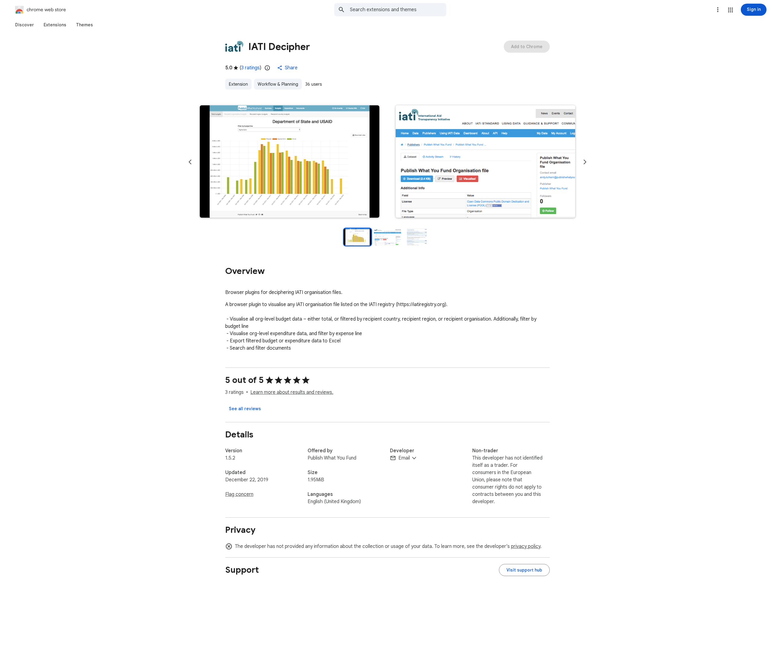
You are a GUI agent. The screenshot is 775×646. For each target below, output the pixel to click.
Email (404, 458)
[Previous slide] (190, 162)
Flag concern (239, 494)
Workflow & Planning (278, 84)
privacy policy (525, 546)
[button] (730, 10)
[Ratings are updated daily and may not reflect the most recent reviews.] (267, 68)
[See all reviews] (245, 408)
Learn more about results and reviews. (291, 392)
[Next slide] (585, 162)
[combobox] (398, 9)
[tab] (24, 24)
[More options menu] (718, 10)
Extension (238, 84)
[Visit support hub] (524, 570)
